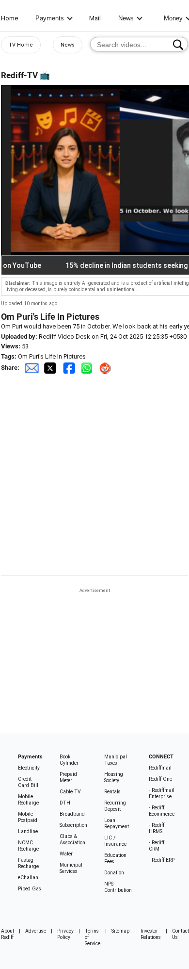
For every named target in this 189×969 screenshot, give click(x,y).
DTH (65, 803)
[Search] (178, 44)
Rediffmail (160, 768)
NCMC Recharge (28, 845)
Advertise (35, 931)
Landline (28, 831)
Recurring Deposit (115, 806)
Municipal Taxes (115, 760)
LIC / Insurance (115, 841)
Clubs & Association (72, 839)
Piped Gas (29, 889)
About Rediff (7, 934)
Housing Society (113, 777)
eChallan (28, 877)
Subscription (73, 825)
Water (66, 854)
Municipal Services (71, 868)
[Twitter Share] (51, 367)
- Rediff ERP (161, 860)
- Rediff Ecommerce (161, 811)
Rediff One (160, 779)
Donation (114, 873)
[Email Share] (31, 367)
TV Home (21, 45)
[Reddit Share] (106, 367)
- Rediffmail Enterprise (161, 793)
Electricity (29, 768)
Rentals (112, 791)
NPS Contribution (118, 887)
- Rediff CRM (156, 845)
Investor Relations (151, 934)
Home (9, 18)
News (126, 18)
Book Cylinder (69, 760)
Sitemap (120, 931)
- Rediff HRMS (156, 828)
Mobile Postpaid (27, 817)
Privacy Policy (65, 934)
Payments (49, 18)
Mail (95, 18)
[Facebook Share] (70, 367)
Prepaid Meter (68, 777)
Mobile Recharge (28, 799)
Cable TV (70, 791)
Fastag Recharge (28, 863)
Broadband (72, 814)
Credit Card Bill (28, 782)
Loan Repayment (116, 823)
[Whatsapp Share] (88, 367)
